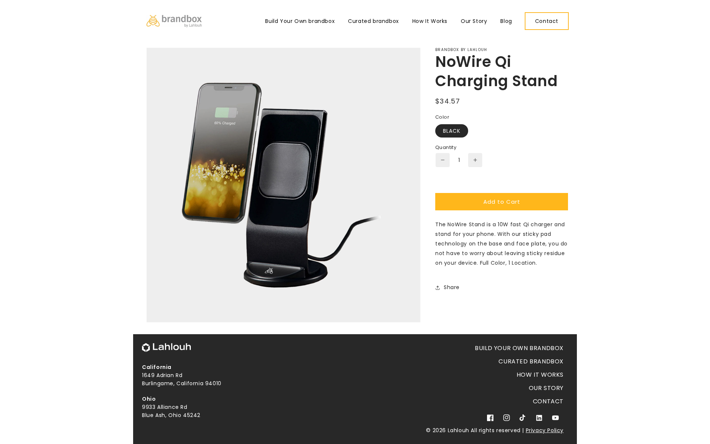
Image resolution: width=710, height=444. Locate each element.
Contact (548, 401)
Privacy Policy (545, 430)
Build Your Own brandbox (519, 348)
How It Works (540, 374)
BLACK (451, 131)
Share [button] (452, 287)
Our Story (546, 388)
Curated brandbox (531, 361)
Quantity (445, 147)
